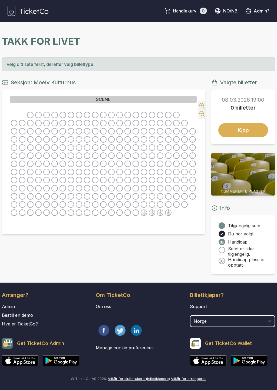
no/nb (230, 11)
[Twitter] (120, 330)
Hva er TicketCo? (20, 324)
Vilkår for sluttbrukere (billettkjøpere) (139, 378)
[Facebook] (103, 330)
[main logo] (28, 11)
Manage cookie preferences (125, 347)
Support (198, 306)
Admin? (261, 11)
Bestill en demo (17, 315)
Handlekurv (189, 11)
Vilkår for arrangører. (188, 378)
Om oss (103, 306)
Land (195, 312)
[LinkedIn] (136, 330)
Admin (8, 306)
